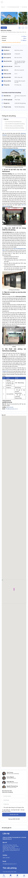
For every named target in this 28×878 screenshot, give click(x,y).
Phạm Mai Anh (10, 781)
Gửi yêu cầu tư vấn (14, 814)
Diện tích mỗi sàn (8, 66)
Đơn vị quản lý (7, 57)
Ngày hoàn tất (7, 54)
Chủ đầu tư (6, 50)
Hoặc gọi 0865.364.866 (14, 819)
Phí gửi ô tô (6, 103)
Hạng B (4, 27)
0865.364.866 (9, 407)
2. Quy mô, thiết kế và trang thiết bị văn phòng (15, 123)
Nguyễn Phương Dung (12, 786)
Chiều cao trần (7, 73)
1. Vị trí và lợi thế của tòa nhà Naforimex (13, 121)
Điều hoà (6, 70)
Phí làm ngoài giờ (8, 99)
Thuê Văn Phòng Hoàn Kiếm (9, 871)
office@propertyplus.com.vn (11, 408)
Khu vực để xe (7, 81)
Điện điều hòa (7, 95)
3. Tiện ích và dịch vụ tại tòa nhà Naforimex (14, 125)
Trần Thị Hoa (10, 772)
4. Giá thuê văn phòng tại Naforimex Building (14, 128)
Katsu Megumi (10, 777)
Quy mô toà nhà (8, 61)
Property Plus (5, 371)
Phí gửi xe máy (7, 107)
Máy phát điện (7, 77)
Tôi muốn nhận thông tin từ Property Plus (14, 807)
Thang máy (6, 84)
